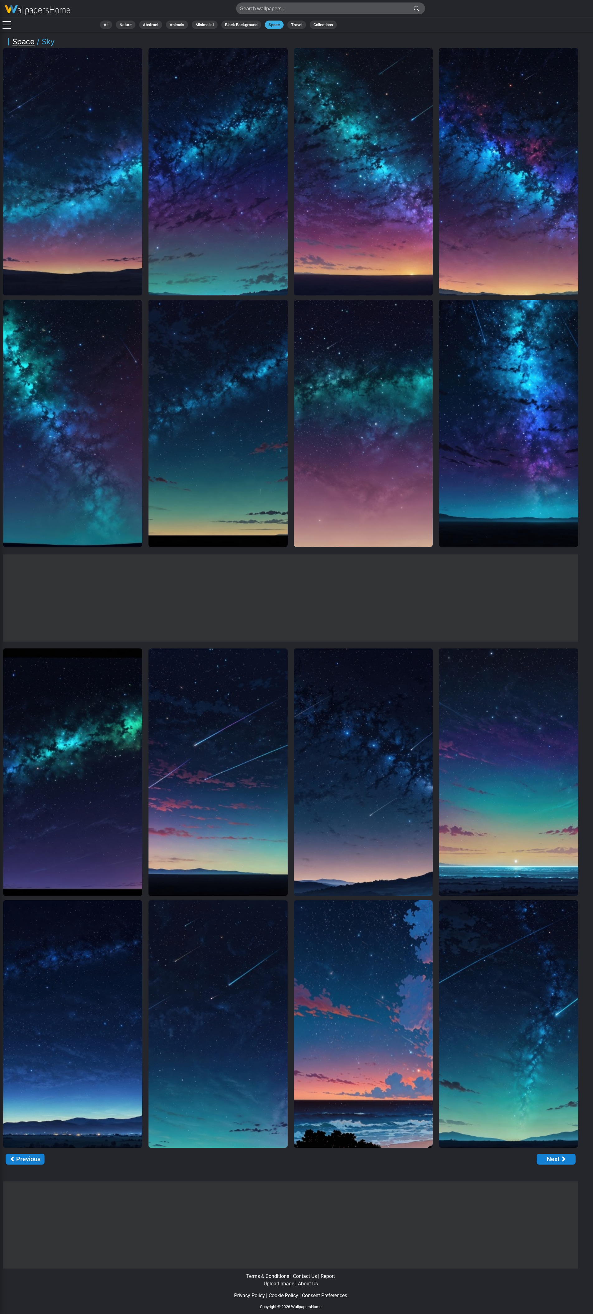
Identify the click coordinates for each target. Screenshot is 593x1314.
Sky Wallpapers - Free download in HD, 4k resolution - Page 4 (37, 10)
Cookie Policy (283, 1295)
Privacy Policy (249, 1295)
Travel (296, 24)
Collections (323, 24)
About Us (308, 1284)
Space (274, 24)
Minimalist (204, 24)
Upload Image (279, 1284)
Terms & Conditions (267, 1276)
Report (328, 1276)
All (106, 24)
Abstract (150, 24)
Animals (177, 24)
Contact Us (305, 1276)
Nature (126, 24)
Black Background (241, 24)
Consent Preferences (324, 1295)
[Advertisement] (291, 598)
